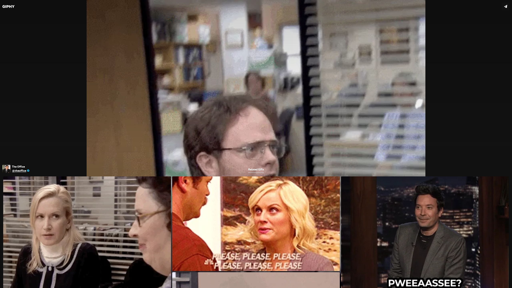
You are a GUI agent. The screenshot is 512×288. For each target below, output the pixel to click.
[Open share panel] (506, 6)
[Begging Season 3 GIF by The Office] (256, 144)
